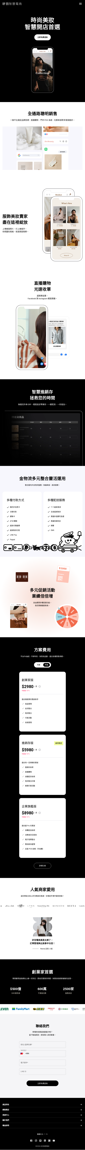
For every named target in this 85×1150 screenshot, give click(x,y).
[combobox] (41, 1063)
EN (47, 1134)
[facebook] (31, 1141)
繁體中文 (40, 1134)
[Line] (40, 1140)
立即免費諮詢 (42, 37)
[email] (54, 1141)
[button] (22, 1053)
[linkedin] (45, 1141)
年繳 (46, 665)
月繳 (38, 665)
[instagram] (36, 1141)
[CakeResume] (49, 1140)
